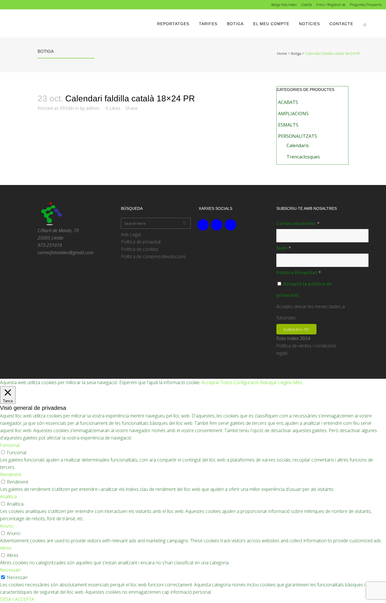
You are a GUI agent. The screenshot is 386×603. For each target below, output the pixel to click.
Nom (283, 248)
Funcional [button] (9, 445)
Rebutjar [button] (268, 382)
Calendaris (298, 145)
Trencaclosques (303, 157)
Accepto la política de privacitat (304, 289)
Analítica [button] (8, 496)
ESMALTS (288, 125)
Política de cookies (139, 249)
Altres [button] (6, 548)
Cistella (306, 4)
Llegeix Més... (291, 382)
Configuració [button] (246, 382)
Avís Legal (131, 234)
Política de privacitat (141, 242)
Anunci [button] (7, 526)
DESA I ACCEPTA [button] (17, 599)
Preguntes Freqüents (366, 4)
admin (92, 108)
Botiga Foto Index (284, 4)
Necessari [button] (10, 570)
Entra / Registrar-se (331, 4)
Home (282, 53)
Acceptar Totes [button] (216, 382)
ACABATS (288, 102)
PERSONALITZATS (297, 136)
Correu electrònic (298, 223)
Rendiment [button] (10, 474)
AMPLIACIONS (293, 113)
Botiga (296, 53)
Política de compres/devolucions (153, 256)
